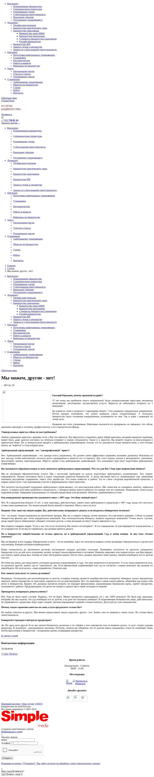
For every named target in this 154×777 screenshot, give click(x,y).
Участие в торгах (22, 74)
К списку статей (9, 635)
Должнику (12, 22)
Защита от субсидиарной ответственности (35, 49)
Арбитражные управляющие (28, 82)
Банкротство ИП (21, 44)
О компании (13, 79)
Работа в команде (22, 63)
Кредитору (12, 3)
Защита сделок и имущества (27, 47)
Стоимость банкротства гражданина (38, 39)
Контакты (18, 93)
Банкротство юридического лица (30, 28)
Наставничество (21, 60)
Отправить (7, 758)
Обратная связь (9, 98)
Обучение (12, 52)
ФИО (4, 740)
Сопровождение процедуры (27, 9)
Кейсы (16, 90)
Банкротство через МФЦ (32, 33)
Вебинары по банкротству (26, 66)
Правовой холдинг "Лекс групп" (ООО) (21, 703)
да (3, 774)
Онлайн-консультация (24, 25)
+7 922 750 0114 (9, 654)
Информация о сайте (12, 731)
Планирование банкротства (27, 6)
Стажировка (19, 57)
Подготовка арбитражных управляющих (34, 55)
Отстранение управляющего (27, 20)
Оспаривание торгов (24, 76)
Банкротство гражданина (26, 30)
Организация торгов (23, 71)
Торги (10, 68)
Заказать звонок (9, 123)
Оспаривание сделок (24, 12)
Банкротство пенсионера (32, 36)
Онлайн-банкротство (30, 41)
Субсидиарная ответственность (29, 14)
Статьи (16, 87)
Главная (11, 265)
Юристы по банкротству (25, 85)
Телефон (5, 743)
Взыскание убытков (23, 17)
